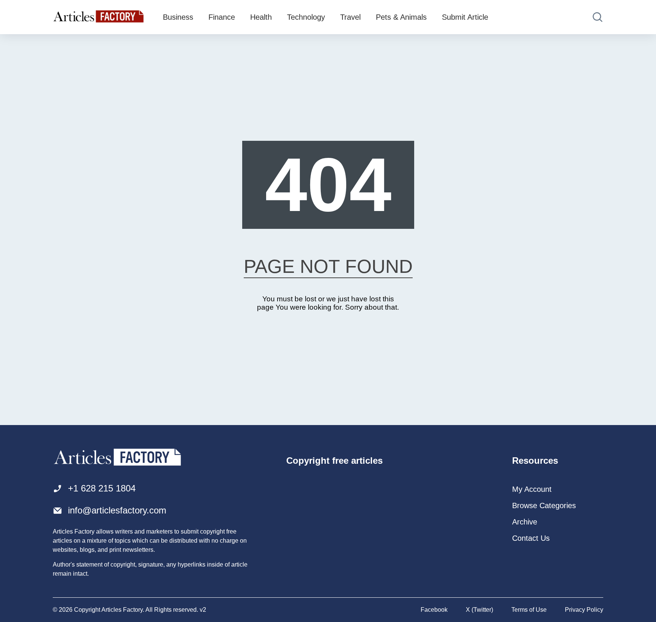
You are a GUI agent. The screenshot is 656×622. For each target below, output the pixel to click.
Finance (221, 17)
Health (261, 17)
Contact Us (531, 538)
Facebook (434, 609)
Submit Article (465, 17)
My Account (532, 489)
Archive (524, 522)
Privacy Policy (584, 609)
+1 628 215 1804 (102, 488)
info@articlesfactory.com (117, 510)
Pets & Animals (401, 17)
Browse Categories (544, 505)
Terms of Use (529, 609)
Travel (350, 17)
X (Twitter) (479, 609)
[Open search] (597, 17)
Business (178, 17)
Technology (306, 17)
